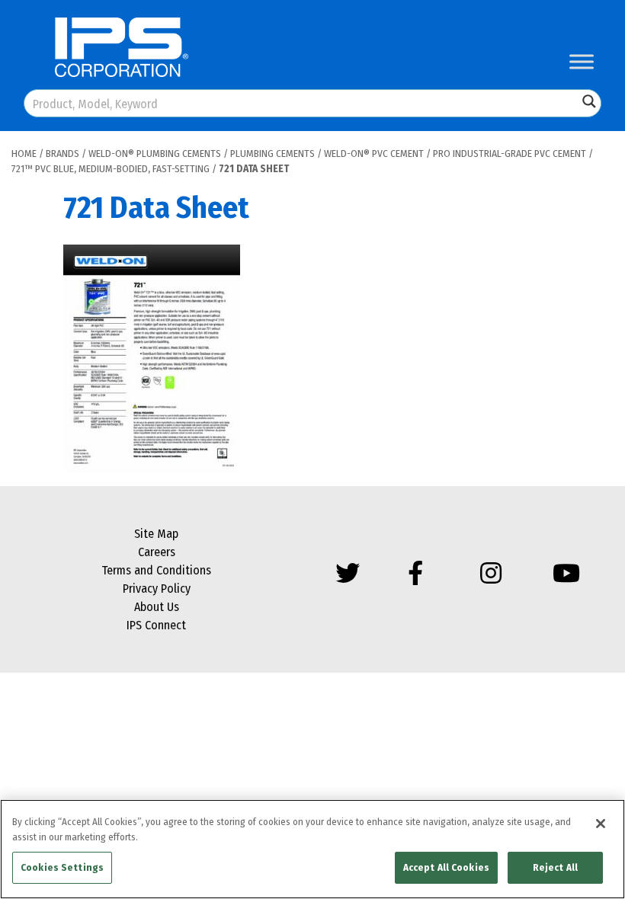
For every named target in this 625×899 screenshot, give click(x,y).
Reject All (555, 867)
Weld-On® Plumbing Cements (154, 153)
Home (24, 153)
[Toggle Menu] (581, 61)
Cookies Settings (62, 867)
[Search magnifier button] (589, 101)
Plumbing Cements (272, 153)
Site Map (156, 533)
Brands (62, 153)
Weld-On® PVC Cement (374, 153)
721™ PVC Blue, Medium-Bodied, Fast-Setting (110, 168)
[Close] (600, 823)
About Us (156, 607)
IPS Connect (156, 625)
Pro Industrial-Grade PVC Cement (509, 153)
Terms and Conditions (156, 570)
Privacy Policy (157, 588)
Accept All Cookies (446, 867)
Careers (156, 552)
